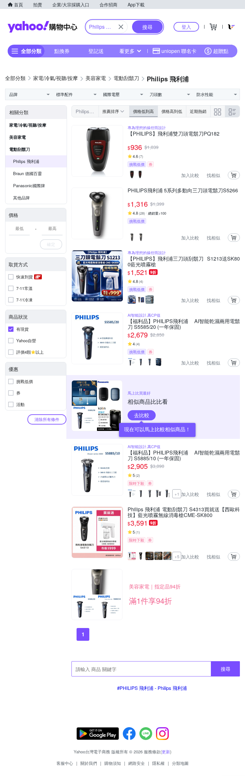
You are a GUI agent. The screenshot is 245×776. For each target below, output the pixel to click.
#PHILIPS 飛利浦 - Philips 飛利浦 (152, 687)
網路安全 (136, 763)
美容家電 (17, 137)
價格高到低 (171, 111)
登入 (186, 26)
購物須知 (112, 763)
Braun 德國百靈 (27, 173)
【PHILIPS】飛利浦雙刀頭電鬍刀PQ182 (173, 134)
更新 (166, 752)
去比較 (141, 415)
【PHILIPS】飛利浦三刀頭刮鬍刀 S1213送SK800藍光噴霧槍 (184, 261)
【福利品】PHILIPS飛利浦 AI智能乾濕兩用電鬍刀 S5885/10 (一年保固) (184, 455)
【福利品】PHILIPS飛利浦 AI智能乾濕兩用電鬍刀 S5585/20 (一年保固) (184, 324)
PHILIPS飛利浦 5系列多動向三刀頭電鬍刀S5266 (183, 191)
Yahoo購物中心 (42, 26)
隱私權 (158, 763)
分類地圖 (180, 763)
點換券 (62, 51)
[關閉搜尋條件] (121, 27)
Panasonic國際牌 (29, 185)
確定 (51, 244)
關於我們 (88, 763)
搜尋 (225, 668)
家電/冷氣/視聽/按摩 (27, 125)
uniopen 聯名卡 (179, 51)
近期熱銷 (198, 111)
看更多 (127, 51)
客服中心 (64, 763)
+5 (176, 556)
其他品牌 (21, 198)
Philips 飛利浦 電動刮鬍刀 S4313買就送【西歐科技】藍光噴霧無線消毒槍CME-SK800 (184, 512)
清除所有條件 (46, 419)
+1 (176, 494)
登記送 (96, 51)
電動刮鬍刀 (19, 149)
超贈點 (220, 51)
